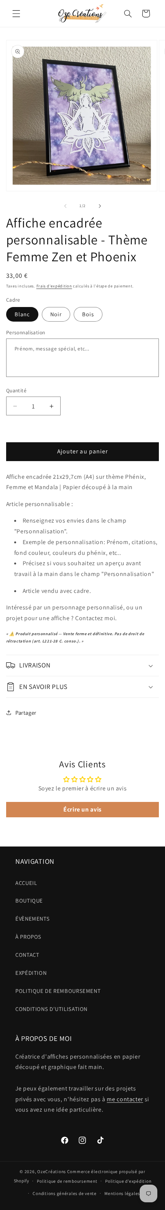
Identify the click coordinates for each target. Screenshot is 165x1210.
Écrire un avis (82, 809)
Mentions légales (122, 1193)
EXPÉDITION (30, 972)
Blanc (22, 314)
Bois (88, 314)
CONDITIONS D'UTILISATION (51, 1008)
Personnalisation (25, 332)
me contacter (125, 1099)
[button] (16, 13)
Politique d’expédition (128, 1181)
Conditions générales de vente (64, 1193)
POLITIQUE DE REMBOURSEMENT (58, 990)
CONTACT (27, 954)
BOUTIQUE (29, 900)
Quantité (16, 390)
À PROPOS (28, 936)
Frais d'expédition (54, 286)
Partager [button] (25, 712)
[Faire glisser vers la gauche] (65, 206)
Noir (56, 314)
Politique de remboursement (67, 1181)
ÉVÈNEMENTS (32, 918)
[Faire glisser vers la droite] (99, 206)
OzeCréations (51, 1171)
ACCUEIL (26, 882)
